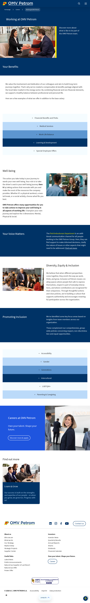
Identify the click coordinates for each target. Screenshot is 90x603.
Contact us (79, 523)
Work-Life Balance (46, 134)
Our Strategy (9, 543)
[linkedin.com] (50, 523)
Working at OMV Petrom (32, 9)
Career (52, 561)
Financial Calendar (55, 551)
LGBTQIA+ (46, 386)
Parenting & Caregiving (46, 394)
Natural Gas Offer (10, 568)
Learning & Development (46, 142)
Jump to (43, 597)
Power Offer (8, 570)
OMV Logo (6, 3)
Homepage (7, 9)
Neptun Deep (9, 546)
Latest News (8, 559)
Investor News (53, 537)
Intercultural (46, 378)
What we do (8, 540)
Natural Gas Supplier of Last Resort (17, 565)
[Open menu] (85, 3)
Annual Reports (53, 543)
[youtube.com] (67, 523)
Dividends (51, 548)
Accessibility (46, 353)
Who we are (8, 537)
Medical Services (46, 126)
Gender (46, 361)
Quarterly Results (54, 540)
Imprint (44, 591)
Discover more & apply (19, 438)
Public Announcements (13, 562)
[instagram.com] (55, 523)
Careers (18, 9)
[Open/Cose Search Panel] (79, 3)
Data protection (55, 591)
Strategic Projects (10, 548)
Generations (46, 370)
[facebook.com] (61, 523)
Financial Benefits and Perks (46, 118)
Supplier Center (10, 551)
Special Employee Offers (46, 151)
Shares (50, 546)
